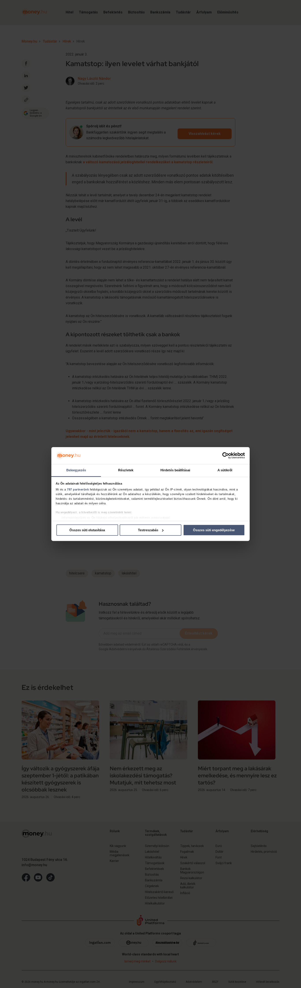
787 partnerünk (78, 489)
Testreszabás (148, 530)
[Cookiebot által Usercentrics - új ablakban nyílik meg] (225, 455)
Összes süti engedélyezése (214, 530)
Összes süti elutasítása (87, 530)
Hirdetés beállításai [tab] (175, 470)
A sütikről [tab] (224, 470)
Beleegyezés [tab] (76, 470)
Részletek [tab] (125, 470)
